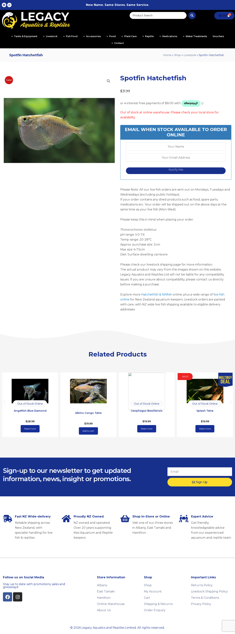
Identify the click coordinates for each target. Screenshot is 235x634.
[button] (108, 81)
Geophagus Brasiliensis (146, 410)
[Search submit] (192, 15)
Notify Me (176, 169)
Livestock (190, 55)
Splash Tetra (204, 410)
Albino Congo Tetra (88, 413)
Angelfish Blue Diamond (30, 410)
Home (167, 55)
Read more (30, 428)
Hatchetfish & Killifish (156, 294)
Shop (177, 55)
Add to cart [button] (88, 430)
